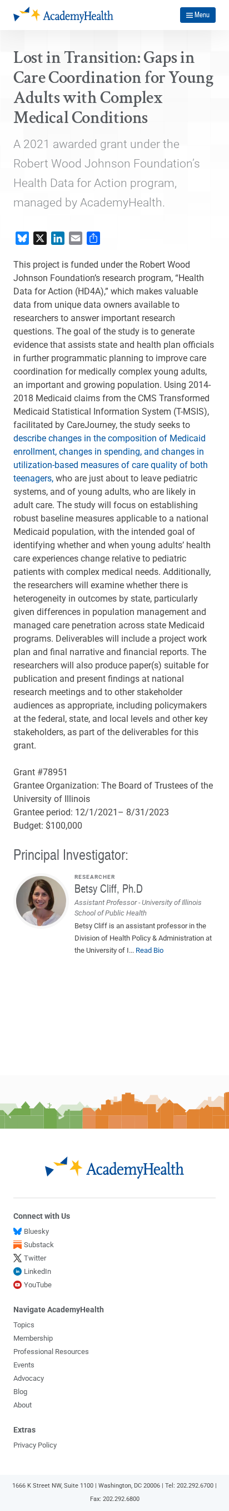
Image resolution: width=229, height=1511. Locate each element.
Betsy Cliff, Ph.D (108, 888)
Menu (202, 14)
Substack (39, 1245)
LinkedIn (37, 1271)
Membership (33, 1338)
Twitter (35, 1258)
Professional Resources (51, 1351)
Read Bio (149, 950)
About (22, 1405)
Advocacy (28, 1378)
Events (23, 1365)
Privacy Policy (35, 1445)
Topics (23, 1325)
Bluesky (36, 1231)
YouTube (38, 1285)
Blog (20, 1391)
